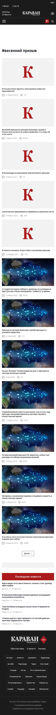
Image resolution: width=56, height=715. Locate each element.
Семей (10, 689)
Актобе (11, 664)
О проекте (31, 649)
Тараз (33, 664)
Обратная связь (17, 649)
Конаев (32, 689)
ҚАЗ (52, 3)
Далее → (28, 553)
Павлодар (22, 664)
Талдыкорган (15, 676)
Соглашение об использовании (28, 705)
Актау (23, 670)
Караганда (45, 658)
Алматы (20, 658)
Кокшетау (43, 683)
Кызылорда (42, 676)
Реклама (42, 649)
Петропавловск (15, 683)
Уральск (28, 676)
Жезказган (43, 689)
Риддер (21, 689)
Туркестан (30, 683)
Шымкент (32, 658)
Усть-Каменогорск (38, 670)
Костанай (44, 664)
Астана (9, 658)
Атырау (13, 670)
